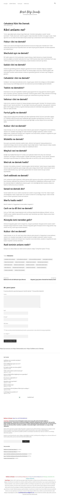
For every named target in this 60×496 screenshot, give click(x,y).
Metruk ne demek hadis (19, 264)
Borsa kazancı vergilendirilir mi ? (10, 378)
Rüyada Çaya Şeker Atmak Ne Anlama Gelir (43, 279)
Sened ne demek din (41, 267)
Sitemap (41, 348)
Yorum (5, 294)
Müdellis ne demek (30, 264)
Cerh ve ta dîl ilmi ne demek (35, 259)
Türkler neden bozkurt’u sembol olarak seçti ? (13, 370)
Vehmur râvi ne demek (19, 270)
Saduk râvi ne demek (30, 267)
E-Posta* (5, 317)
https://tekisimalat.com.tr (20, 348)
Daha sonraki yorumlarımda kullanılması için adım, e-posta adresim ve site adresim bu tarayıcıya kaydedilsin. (28, 330)
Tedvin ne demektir (9, 270)
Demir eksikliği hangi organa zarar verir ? (12, 363)
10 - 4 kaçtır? (7, 333)
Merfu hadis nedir (8, 264)
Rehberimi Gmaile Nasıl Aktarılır (10, 449)
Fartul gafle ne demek (47, 259)
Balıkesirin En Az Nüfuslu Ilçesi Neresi (15, 279)
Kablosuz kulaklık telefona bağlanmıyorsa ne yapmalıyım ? (16, 374)
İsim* (5, 310)
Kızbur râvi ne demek (19, 262)
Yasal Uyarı (20, 3)
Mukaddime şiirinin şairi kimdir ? (10, 381)
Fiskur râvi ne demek (9, 262)
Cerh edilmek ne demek (22, 259)
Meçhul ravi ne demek (30, 262)
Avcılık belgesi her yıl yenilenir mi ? (11, 392)
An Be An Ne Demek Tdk (9, 458)
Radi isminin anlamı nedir (41, 264)
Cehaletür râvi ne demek (10, 259)
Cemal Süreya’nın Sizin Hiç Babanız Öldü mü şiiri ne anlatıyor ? (16, 388)
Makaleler (10, 256)
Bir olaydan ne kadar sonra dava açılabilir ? (13, 367)
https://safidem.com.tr (33, 348)
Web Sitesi (6, 323)
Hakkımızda (26, 3)
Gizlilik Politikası (12, 3)
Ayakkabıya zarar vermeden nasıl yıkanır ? (12, 360)
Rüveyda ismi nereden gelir (18, 267)
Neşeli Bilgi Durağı (30, 12)
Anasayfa (6, 3)
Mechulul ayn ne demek (42, 262)
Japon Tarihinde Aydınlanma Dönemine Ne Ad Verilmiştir (15, 454)
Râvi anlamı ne (8, 267)
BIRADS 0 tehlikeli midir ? (9, 385)
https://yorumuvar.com (6, 348)
